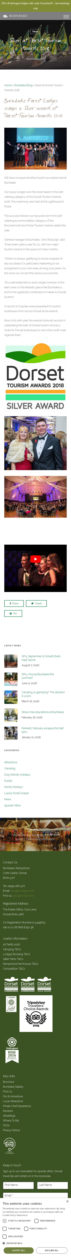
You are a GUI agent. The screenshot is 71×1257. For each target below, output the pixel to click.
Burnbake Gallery (13, 1086)
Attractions (10, 762)
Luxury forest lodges (16, 793)
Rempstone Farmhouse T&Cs (20, 963)
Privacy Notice (11, 1130)
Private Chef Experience (17, 1106)
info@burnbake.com (23, 890)
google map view (23, 895)
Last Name (45, 1184)
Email (9, 1195)
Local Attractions (13, 1101)
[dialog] (35, 1227)
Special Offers (12, 805)
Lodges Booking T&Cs (16, 954)
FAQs (6, 1125)
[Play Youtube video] (35, 558)
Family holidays (13, 787)
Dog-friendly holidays (17, 774)
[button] (35, 1243)
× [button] (67, 1201)
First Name (11, 1184)
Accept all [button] (18, 1250)
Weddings (9, 1115)
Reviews (8, 1110)
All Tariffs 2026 (11, 944)
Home (8, 85)
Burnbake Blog (23, 85)
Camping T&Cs (12, 949)
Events (8, 780)
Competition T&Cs (14, 968)
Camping (9, 768)
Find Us (7, 1091)
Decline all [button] (51, 1250)
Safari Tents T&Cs (13, 959)
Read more (22, 1215)
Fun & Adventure (13, 1096)
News (35, 31)
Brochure (9, 1081)
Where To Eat (11, 1120)
